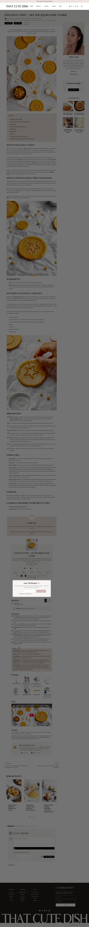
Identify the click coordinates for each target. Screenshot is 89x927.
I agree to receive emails (25, 593)
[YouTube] (70, 6)
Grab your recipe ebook (44, 1)
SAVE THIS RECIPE (41, 591)
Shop (60, 6)
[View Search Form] (81, 6)
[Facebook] (74, 6)
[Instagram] (72, 6)
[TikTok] (78, 6)
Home (31, 6)
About (54, 6)
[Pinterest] (76, 6)
